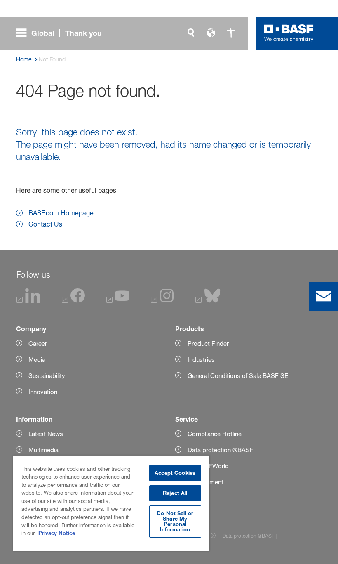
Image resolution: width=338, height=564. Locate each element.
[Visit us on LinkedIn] (28, 300)
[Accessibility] (230, 33)
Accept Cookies (175, 473)
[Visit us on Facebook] (73, 300)
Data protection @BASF (249, 536)
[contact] (323, 296)
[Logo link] (289, 33)
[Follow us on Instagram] (162, 300)
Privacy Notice (56, 533)
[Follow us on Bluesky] (208, 300)
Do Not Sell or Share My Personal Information (175, 521)
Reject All (175, 493)
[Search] (191, 33)
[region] (111, 503)
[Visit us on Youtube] (118, 300)
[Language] (211, 33)
